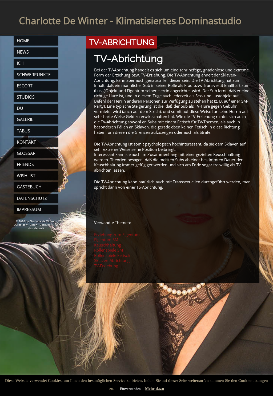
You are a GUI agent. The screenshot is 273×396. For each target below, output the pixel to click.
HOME (23, 41)
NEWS (23, 52)
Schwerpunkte (34, 75)
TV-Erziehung (106, 265)
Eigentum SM (106, 239)
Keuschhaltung (107, 245)
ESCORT (25, 86)
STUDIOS (26, 97)
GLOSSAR (26, 153)
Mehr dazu (154, 388)
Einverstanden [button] (130, 389)
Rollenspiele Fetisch (112, 255)
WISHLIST (26, 176)
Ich (20, 63)
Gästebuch (29, 187)
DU (20, 108)
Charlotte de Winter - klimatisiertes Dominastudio (130, 20)
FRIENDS (25, 164)
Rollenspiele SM (108, 250)
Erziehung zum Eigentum (117, 234)
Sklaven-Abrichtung (112, 260)
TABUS (23, 131)
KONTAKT (26, 142)
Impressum (29, 209)
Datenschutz (32, 198)
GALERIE (25, 119)
